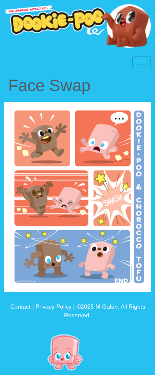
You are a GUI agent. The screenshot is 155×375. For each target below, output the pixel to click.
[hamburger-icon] (141, 62)
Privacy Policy (54, 306)
